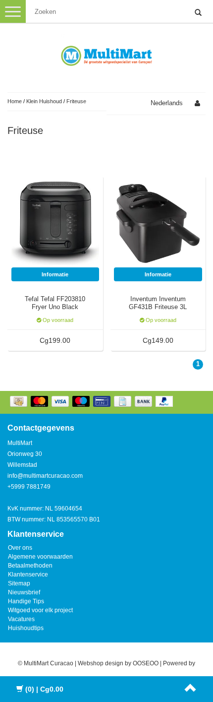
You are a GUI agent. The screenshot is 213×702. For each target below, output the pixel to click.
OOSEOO (146, 663)
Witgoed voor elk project (40, 610)
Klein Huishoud (44, 101)
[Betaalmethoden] (92, 402)
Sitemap (19, 583)
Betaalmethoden (30, 565)
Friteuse (76, 101)
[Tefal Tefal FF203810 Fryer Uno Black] (55, 222)
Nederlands (167, 103)
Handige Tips (26, 601)
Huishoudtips (26, 628)
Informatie (55, 274)
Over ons (20, 547)
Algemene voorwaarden (40, 556)
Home (14, 101)
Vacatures (21, 619)
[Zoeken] (198, 12)
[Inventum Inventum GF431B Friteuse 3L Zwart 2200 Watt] (158, 222)
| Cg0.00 (44, 689)
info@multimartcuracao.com (45, 475)
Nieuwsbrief (24, 592)
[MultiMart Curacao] (106, 54)
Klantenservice (28, 574)
